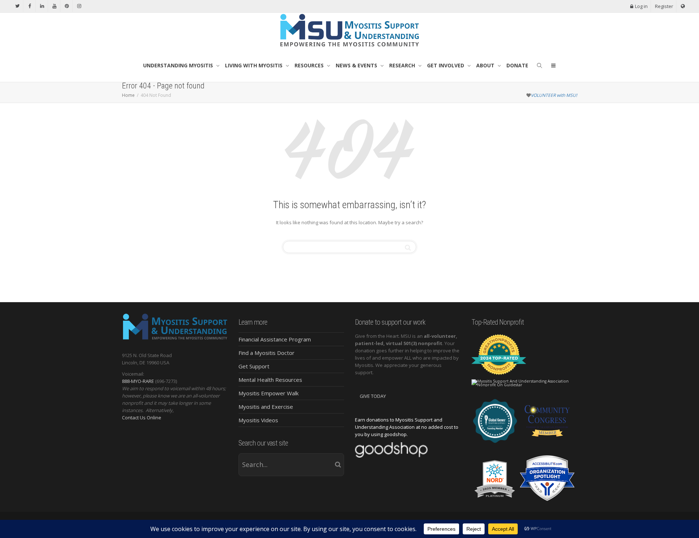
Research (402, 65)
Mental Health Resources (270, 379)
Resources (310, 65)
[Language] (683, 6)
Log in (641, 6)
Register (664, 6)
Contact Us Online (141, 417)
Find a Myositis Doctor (266, 352)
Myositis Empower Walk (268, 393)
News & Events (357, 65)
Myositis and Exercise (265, 406)
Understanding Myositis (178, 65)
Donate (517, 65)
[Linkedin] (42, 6)
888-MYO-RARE (138, 381)
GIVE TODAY (373, 396)
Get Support (253, 366)
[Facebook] (30, 6)
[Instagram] (79, 6)
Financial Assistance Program (274, 339)
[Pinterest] (67, 6)
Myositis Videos (258, 420)
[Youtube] (54, 6)
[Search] (539, 65)
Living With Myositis (254, 65)
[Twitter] (17, 6)
